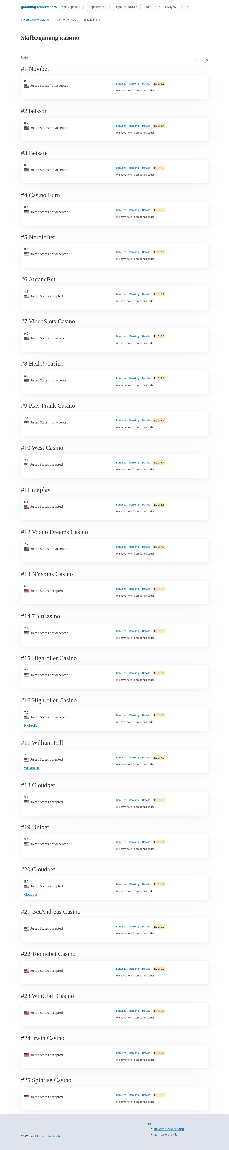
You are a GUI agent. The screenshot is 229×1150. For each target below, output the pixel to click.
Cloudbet (30, 894)
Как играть (70, 7)
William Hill (32, 768)
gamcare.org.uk (165, 1134)
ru (182, 7)
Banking (134, 83)
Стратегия (96, 7)
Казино (150, 7)
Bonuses (121, 83)
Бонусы (171, 7)
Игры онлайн (124, 7)
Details (146, 83)
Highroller (31, 725)
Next (24, 56)
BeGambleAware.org (169, 1129)
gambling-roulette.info (45, 1136)
